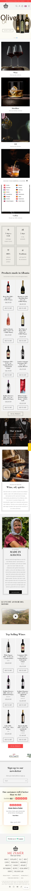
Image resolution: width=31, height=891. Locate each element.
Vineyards (23, 862)
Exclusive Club (18, 871)
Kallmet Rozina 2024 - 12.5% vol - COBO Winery (8, 331)
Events (10, 871)
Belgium (20, 185)
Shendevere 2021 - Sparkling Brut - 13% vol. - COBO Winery (23, 299)
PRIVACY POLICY (6, 875)
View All (15, 828)
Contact (15, 865)
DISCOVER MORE (15, 592)
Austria (7, 185)
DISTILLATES (13, 859)
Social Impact (24, 868)
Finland (20, 187)
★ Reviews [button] (29, 447)
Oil (15, 144)
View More (15, 815)
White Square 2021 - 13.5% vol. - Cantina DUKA (8, 657)
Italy (19, 192)
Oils (20, 859)
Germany (21, 189)
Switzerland (21, 198)
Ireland (7, 192)
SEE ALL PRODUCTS (15, 414)
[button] (16, 6)
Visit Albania (6, 868)
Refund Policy (24, 875)
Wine (15, 73)
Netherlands (21, 194)
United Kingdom (9, 201)
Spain (20, 196)
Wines (6, 859)
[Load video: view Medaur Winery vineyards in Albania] (15, 616)
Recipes (15, 868)
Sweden (8, 198)
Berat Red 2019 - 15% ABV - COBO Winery (8, 298)
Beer (25, 859)
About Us (8, 865)
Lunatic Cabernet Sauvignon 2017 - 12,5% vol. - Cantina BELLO (22, 364)
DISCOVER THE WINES (15, 436)
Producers (14, 862)
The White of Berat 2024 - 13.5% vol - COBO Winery (22, 332)
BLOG (22, 878)
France (7, 189)
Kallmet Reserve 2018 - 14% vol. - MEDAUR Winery (8, 397)
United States (22, 201)
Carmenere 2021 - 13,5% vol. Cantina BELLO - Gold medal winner (8, 365)
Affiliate (23, 865)
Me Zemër (7, 881)
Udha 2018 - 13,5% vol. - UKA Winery (8, 727)
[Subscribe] (26, 781)
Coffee (15, 216)
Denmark (8, 187)
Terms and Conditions (13, 878)
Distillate (15, 108)
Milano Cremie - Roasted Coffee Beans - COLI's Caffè (23, 398)
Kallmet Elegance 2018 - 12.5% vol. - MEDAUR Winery (22, 694)
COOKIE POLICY (15, 875)
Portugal (8, 196)
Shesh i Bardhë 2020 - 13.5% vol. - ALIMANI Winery (23, 728)
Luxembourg (9, 194)
